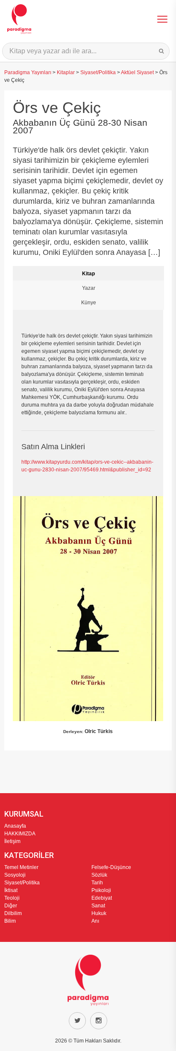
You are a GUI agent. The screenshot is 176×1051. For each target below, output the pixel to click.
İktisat (11, 890)
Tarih (97, 883)
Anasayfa (15, 826)
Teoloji (12, 898)
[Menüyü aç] (162, 19)
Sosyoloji (15, 875)
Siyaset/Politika (98, 72)
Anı (95, 921)
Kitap (88, 274)
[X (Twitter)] (77, 1020)
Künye (88, 303)
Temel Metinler (21, 867)
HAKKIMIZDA (19, 834)
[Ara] (161, 51)
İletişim (12, 841)
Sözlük (99, 875)
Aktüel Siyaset (137, 72)
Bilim (10, 921)
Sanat (98, 906)
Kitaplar (66, 72)
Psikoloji (101, 890)
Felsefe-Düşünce (111, 867)
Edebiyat (101, 898)
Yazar (88, 288)
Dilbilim (13, 913)
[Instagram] (98, 1020)
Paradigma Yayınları (27, 72)
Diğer (10, 906)
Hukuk (98, 913)
